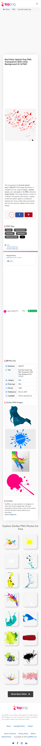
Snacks (8, 230)
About (9, 726)
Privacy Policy (23, 734)
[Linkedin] (26, 743)
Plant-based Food (11, 237)
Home (7, 9)
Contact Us (12, 514)
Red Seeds (9, 233)
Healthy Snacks (20, 230)
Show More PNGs (19, 694)
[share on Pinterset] (28, 214)
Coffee (11, 261)
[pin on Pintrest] (15, 536)
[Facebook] (19, 214)
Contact (30, 726)
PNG (13, 9)
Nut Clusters (21, 233)
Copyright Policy (19, 726)
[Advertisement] (20, 34)
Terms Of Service (10, 734)
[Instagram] (22, 743)
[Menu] (37, 3)
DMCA (33, 734)
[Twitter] (13, 743)
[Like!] (11, 214)
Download (33, 311)
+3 (22, 237)
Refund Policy (6, 737)
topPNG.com (32, 737)
